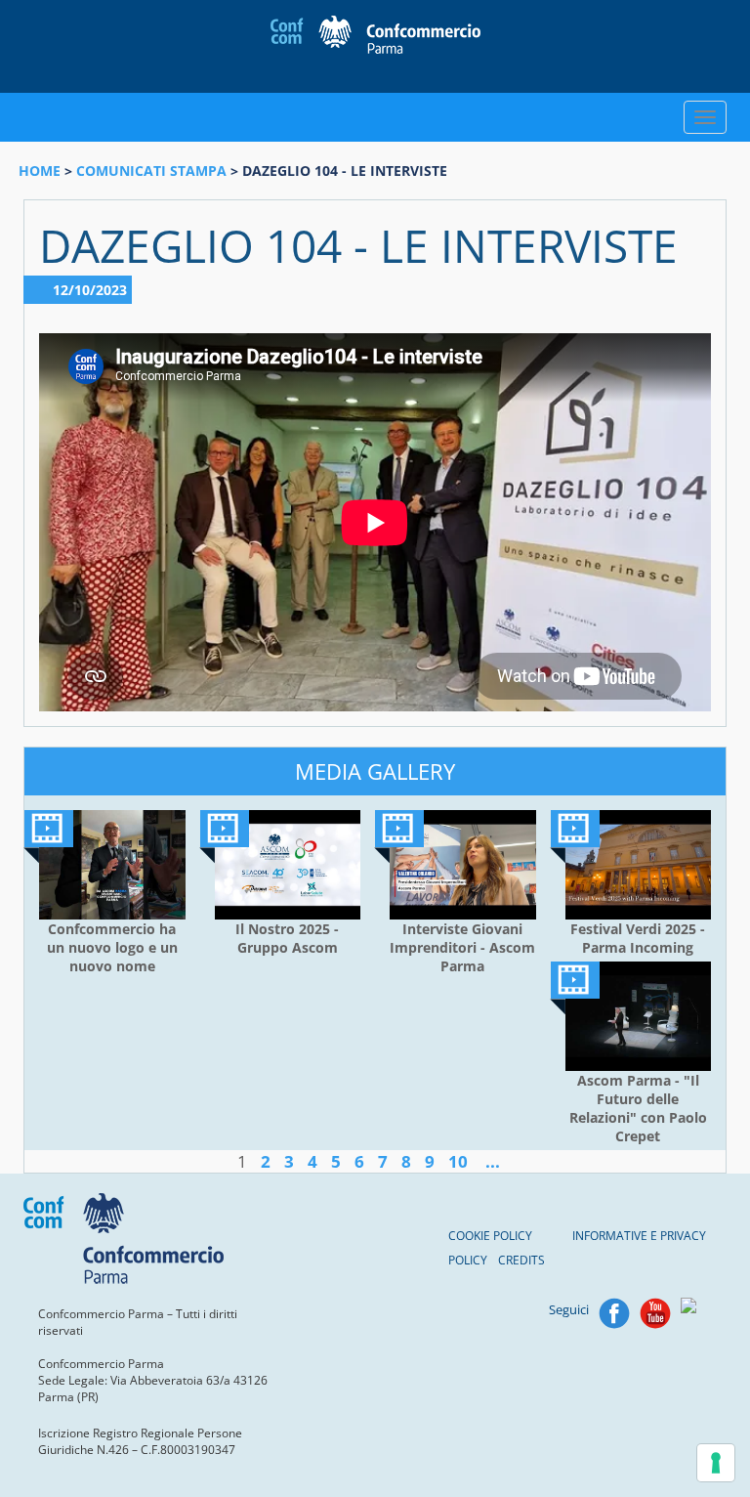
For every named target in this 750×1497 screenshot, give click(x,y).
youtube (655, 1313)
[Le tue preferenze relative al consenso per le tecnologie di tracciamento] (715, 1462)
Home (40, 170)
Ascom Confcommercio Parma (375, 36)
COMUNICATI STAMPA (151, 170)
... (492, 1161)
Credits (521, 1260)
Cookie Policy (490, 1235)
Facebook (614, 1313)
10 (458, 1161)
